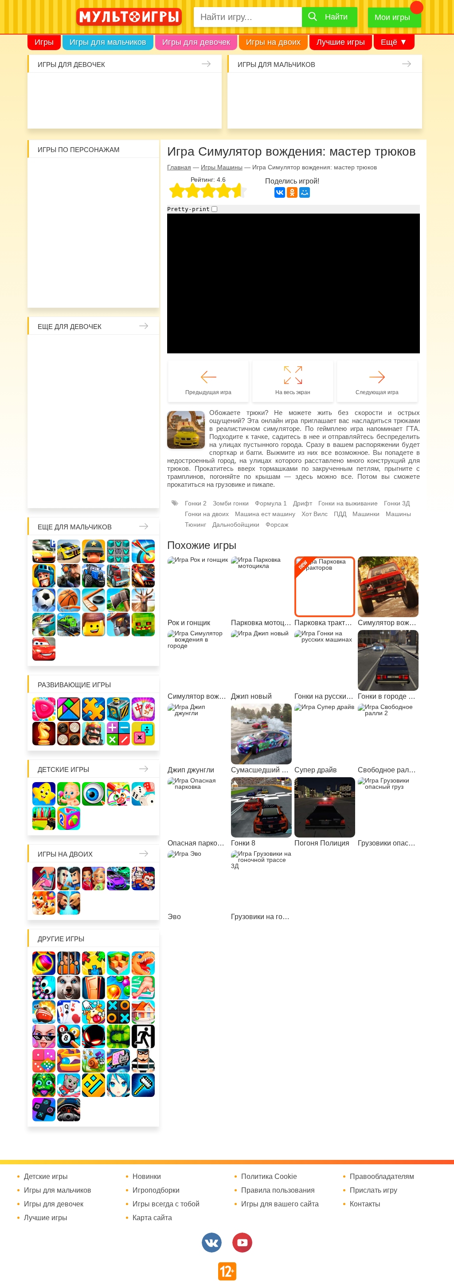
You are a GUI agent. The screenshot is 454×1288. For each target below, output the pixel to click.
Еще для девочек (70, 326)
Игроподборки (156, 1190)
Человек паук (140, 267)
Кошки (183, 88)
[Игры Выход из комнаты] (143, 1036)
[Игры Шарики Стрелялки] (43, 963)
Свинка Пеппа (70, 244)
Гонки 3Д (397, 503)
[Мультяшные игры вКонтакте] (212, 1243)
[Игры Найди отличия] (93, 794)
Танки (360, 88)
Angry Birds (140, 244)
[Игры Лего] (93, 624)
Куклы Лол (66, 112)
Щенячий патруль (117, 267)
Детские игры (63, 769)
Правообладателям (382, 1176)
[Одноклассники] (292, 192)
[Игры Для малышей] (68, 794)
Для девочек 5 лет (140, 468)
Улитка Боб (117, 173)
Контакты (365, 1204)
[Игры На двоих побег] (143, 878)
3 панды (46, 197)
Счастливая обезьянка (46, 244)
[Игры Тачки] (43, 649)
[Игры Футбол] (43, 600)
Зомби (289, 88)
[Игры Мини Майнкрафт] (143, 1085)
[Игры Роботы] (118, 624)
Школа (70, 350)
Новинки (147, 1176)
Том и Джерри (46, 220)
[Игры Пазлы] (93, 709)
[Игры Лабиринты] (68, 1061)
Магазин (93, 397)
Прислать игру (373, 1190)
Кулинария (113, 112)
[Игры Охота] (143, 600)
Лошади (93, 350)
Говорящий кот (70, 267)
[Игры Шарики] (118, 987)
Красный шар (140, 173)
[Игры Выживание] (118, 600)
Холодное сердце (46, 421)
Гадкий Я (82, 291)
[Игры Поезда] (68, 624)
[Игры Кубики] (143, 794)
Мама (46, 374)
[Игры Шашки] (68, 733)
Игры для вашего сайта (280, 1204)
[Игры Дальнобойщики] (118, 575)
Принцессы (117, 374)
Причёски (93, 374)
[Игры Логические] (68, 709)
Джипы (407, 112)
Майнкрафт (313, 88)
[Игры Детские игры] (43, 794)
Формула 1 (271, 503)
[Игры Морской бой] (43, 1012)
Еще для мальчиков (75, 527)
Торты (160, 112)
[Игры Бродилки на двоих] (43, 903)
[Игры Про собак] (68, 987)
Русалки (93, 421)
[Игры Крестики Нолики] (118, 1012)
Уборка (136, 88)
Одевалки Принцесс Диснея (70, 444)
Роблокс (46, 173)
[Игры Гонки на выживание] (143, 575)
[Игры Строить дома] (143, 1012)
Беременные (46, 444)
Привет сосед (266, 112)
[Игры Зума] (43, 1085)
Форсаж (277, 524)
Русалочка (46, 397)
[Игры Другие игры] (43, 1109)
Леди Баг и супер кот (117, 197)
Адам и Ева (93, 173)
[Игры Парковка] (43, 551)
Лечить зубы (70, 468)
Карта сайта (152, 1217)
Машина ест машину (313, 112)
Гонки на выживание (348, 503)
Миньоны (46, 267)
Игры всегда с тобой (166, 1204)
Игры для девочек (196, 42)
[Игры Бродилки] (93, 1061)
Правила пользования (278, 1190)
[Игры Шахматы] (43, 733)
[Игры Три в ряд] (43, 709)
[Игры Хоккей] (93, 600)
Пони (140, 421)
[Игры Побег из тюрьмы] (143, 1061)
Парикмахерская (140, 374)
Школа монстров (70, 421)
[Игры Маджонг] (143, 709)
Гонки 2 (196, 503)
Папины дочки (93, 444)
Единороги (42, 112)
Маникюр (207, 88)
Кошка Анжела (117, 397)
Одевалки (42, 88)
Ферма (117, 421)
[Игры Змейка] (118, 1036)
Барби (113, 88)
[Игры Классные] (43, 1036)
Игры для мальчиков (108, 42)
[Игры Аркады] (118, 1061)
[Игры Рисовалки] (118, 794)
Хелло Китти (93, 244)
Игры (44, 42)
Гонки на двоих (207, 514)
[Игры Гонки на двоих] (118, 878)
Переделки (140, 444)
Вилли (70, 173)
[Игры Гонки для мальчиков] (68, 551)
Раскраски (117, 350)
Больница (70, 374)
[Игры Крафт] (118, 551)
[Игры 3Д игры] (118, 963)
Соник (93, 267)
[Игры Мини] (43, 1061)
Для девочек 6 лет (46, 491)
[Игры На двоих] (43, 878)
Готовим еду (183, 112)
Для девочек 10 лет (140, 491)
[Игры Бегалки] (68, 1085)
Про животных (93, 468)
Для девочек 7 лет (70, 491)
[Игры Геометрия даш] (93, 1085)
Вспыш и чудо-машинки (70, 220)
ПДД (340, 514)
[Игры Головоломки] (118, 709)
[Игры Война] (93, 551)
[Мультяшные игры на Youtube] (242, 1243)
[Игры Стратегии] (93, 733)
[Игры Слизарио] (43, 987)
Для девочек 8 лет (93, 491)
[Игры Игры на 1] (143, 987)
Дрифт (302, 503)
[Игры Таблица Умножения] (143, 733)
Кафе (70, 397)
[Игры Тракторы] (93, 575)
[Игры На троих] (93, 963)
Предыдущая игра (208, 392)
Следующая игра (377, 392)
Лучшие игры (341, 42)
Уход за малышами (89, 88)
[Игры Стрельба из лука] (143, 551)
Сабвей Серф (93, 220)
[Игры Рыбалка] (43, 624)
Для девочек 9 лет (117, 491)
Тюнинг (195, 524)
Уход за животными (207, 112)
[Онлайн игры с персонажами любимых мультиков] (129, 17)
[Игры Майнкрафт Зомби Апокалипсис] (143, 624)
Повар (46, 468)
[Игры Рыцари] (43, 575)
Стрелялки (266, 88)
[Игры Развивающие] (68, 818)
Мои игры (392, 17)
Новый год (117, 444)
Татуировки (136, 112)
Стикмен (93, 197)
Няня (140, 350)
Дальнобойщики (235, 524)
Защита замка (383, 88)
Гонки (242, 88)
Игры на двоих (273, 42)
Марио (117, 244)
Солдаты (336, 88)
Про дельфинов (89, 112)
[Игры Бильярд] (68, 1036)
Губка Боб (140, 220)
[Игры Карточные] (68, 1012)
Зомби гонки (231, 503)
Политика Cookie (269, 1176)
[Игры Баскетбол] (68, 600)
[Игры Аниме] (118, 1085)
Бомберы (105, 291)
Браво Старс (242, 112)
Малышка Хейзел (66, 88)
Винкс (46, 350)
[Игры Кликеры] (93, 1012)
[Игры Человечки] (93, 1036)
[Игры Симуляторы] (68, 1109)
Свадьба (140, 397)
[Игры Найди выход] (93, 987)
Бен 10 (140, 197)
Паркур (360, 112)
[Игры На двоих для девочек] (93, 878)
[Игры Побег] (68, 963)
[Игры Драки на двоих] (68, 903)
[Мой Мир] (304, 192)
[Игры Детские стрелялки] (43, 818)
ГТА (383, 112)
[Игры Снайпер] (68, 575)
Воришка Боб (70, 197)
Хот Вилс (314, 514)
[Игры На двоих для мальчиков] (68, 878)
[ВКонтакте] (279, 192)
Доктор (160, 88)
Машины (407, 88)
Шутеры (289, 112)
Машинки (336, 112)
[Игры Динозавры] (143, 963)
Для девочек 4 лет (117, 468)
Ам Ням (117, 220)
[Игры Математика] (118, 733)
